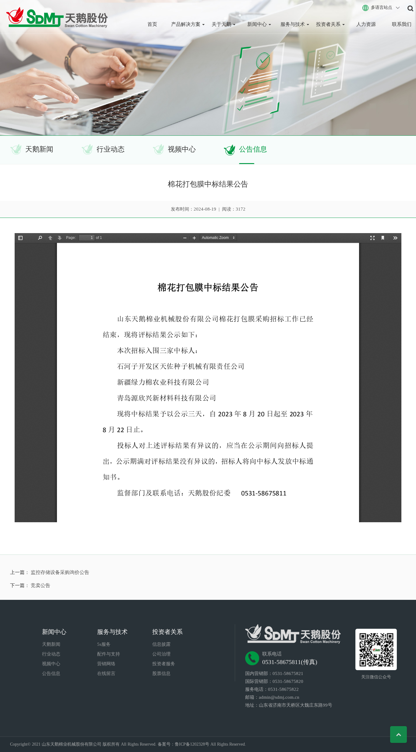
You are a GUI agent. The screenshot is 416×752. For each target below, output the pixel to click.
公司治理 (161, 654)
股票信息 (161, 673)
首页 (152, 24)
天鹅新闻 (39, 149)
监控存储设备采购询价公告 (60, 572)
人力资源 (366, 24)
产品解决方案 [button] (186, 24)
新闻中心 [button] (257, 24)
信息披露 (161, 644)
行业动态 (111, 149)
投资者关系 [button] (329, 24)
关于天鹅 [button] (222, 24)
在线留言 (106, 673)
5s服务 (104, 644)
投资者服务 (163, 663)
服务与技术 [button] (293, 24)
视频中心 (182, 149)
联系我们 (401, 24)
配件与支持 (108, 654)
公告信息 (253, 149)
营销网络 (106, 663)
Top (398, 734)
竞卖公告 (40, 585)
